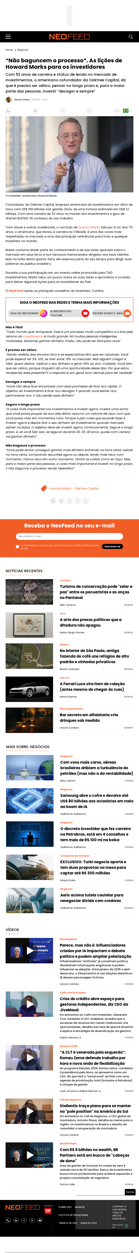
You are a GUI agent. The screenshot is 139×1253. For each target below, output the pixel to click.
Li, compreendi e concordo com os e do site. (60, 547)
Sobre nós (65, 1207)
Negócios (22, 49)
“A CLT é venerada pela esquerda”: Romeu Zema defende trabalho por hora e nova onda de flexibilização (93, 1058)
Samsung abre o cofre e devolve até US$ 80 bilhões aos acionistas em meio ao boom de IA (96, 801)
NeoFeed (16, 291)
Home (9, 49)
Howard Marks (89, 227)
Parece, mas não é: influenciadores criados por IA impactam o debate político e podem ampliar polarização (95, 951)
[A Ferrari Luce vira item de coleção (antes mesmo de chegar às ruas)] (29, 689)
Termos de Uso (65, 545)
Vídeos (12, 929)
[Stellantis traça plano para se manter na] (29, 1111)
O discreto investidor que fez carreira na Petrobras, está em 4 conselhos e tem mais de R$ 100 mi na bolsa (95, 834)
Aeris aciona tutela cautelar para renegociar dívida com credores (91, 898)
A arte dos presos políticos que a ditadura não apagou (91, 622)
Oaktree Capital (86, 488)
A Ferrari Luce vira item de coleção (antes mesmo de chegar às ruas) (92, 686)
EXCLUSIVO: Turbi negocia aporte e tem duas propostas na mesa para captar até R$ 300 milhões (93, 867)
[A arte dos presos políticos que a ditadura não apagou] (29, 625)
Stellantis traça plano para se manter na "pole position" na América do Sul (95, 1108)
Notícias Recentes (24, 571)
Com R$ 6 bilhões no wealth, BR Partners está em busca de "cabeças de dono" (94, 1155)
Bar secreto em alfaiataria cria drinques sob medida (89, 717)
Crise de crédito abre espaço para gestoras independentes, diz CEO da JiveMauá (94, 1004)
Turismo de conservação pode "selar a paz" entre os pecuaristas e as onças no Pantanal (96, 592)
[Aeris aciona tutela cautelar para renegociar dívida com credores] (30, 900)
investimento (33, 336)
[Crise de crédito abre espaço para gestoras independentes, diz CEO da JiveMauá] (29, 1004)
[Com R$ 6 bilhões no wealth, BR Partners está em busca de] (29, 1155)
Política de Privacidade (87, 545)
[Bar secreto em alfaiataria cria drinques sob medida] (29, 720)
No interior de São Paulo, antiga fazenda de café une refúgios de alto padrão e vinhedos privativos (94, 656)
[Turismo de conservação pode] (29, 592)
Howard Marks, (60, 488)
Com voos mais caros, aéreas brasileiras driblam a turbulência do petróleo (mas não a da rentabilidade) (96, 768)
